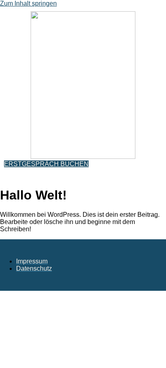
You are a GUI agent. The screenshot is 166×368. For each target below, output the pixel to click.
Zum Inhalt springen (28, 3)
